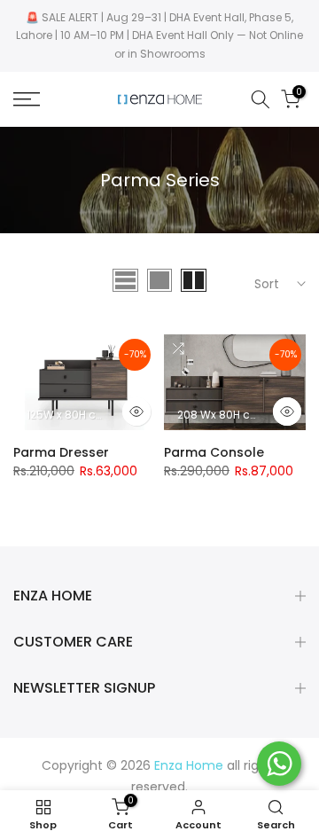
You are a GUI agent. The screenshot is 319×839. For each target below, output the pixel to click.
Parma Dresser (61, 452)
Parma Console (214, 452)
